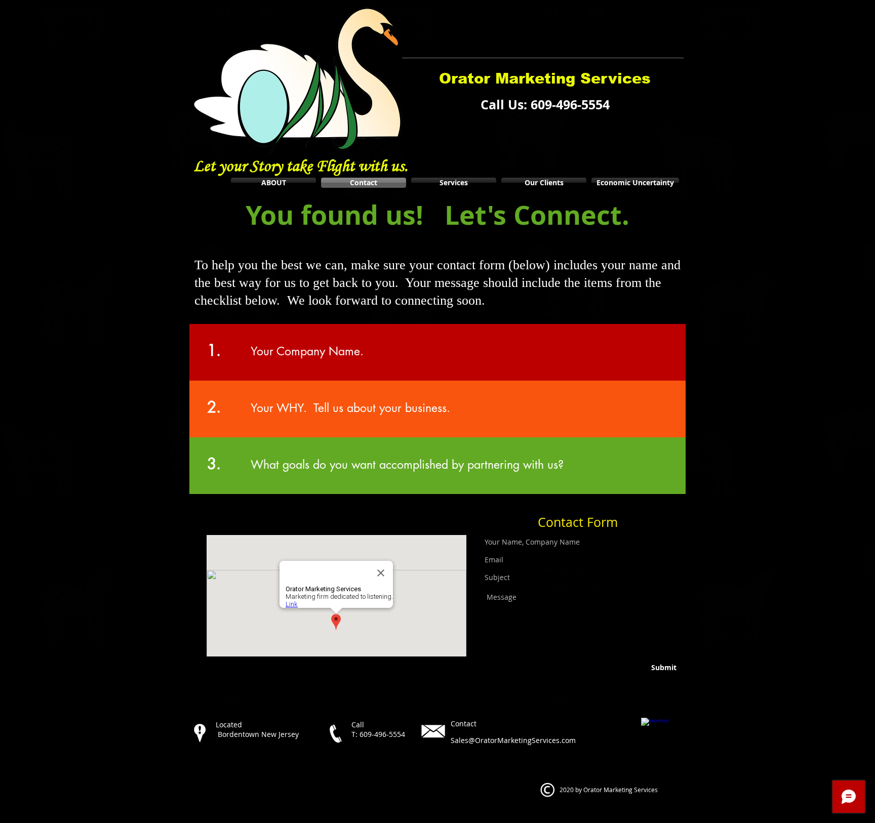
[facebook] (655, 732)
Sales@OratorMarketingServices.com (513, 740)
